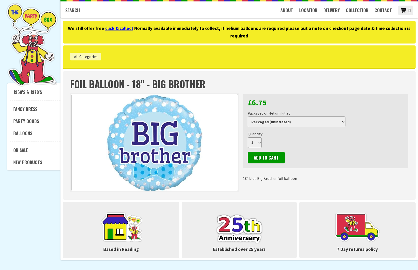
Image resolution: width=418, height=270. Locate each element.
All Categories (85, 56)
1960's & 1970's (27, 92)
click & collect (119, 28)
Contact (383, 10)
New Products (27, 162)
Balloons (22, 133)
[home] (32, 85)
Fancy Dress (25, 109)
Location (308, 10)
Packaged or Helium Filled (269, 113)
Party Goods (26, 121)
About (286, 10)
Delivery (331, 10)
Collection (357, 10)
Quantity (255, 133)
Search (72, 10)
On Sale (20, 150)
